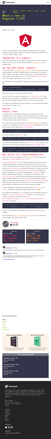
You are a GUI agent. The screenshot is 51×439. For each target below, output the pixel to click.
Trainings (7, 414)
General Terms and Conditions (12, 433)
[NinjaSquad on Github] (12, 427)
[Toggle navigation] (48, 2)
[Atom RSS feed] (16, 316)
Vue (4, 323)
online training (21, 215)
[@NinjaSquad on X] (9, 427)
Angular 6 (23, 11)
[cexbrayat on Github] (17, 224)
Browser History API (34, 123)
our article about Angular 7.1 (22, 70)
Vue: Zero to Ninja (7, 373)
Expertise (7, 409)
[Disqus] (25, 262)
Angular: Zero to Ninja (8, 360)
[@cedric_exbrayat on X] (14, 224)
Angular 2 (43, 11)
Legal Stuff (7, 431)
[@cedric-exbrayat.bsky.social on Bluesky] (11, 224)
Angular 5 (30, 11)
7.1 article (30, 157)
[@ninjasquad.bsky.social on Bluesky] (6, 427)
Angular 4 (15, 12)
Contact (7, 420)
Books (6, 416)
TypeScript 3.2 (37, 62)
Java (4, 325)
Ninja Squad (6, 330)
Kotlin (4, 327)
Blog (6, 418)
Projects (7, 412)
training (31, 215)
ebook (15, 215)
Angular (37, 11)
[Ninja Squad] (8, 2)
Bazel (38, 70)
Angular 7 (15, 11)
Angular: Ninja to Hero (8, 366)
